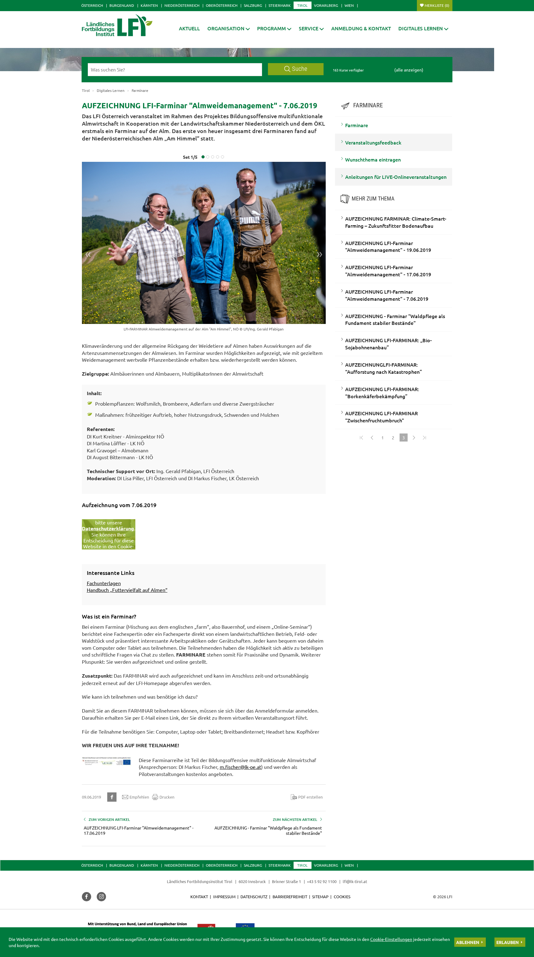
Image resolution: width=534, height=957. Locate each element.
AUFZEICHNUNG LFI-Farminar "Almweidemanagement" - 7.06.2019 (386, 295)
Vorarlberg (326, 5)
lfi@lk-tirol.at (355, 881)
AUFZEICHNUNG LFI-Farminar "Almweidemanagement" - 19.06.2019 (388, 246)
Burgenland (121, 5)
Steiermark (280, 5)
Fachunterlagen (104, 583)
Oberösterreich (221, 5)
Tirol (302, 5)
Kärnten (149, 5)
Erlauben (507, 942)
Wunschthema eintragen (373, 159)
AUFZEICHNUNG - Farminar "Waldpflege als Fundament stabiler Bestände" (395, 319)
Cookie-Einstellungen (391, 939)
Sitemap (320, 896)
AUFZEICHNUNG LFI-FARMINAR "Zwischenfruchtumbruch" (381, 417)
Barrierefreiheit (290, 896)
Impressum (224, 896)
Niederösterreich (181, 5)
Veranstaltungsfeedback (373, 142)
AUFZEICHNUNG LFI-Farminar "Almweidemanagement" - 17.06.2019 (388, 271)
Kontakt (199, 896)
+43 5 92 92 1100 (322, 881)
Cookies (342, 896)
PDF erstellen (310, 797)
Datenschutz (253, 896)
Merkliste (437, 5)
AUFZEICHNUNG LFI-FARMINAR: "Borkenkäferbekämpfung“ (382, 392)
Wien (349, 5)
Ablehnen (467, 942)
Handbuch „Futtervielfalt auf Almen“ (127, 590)
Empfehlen (139, 797)
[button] (274, 28)
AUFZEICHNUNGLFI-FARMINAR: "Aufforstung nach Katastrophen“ (383, 368)
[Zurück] (372, 437)
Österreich (92, 5)
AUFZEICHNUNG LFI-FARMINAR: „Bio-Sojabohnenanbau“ (388, 344)
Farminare (356, 125)
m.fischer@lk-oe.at (240, 767)
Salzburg (253, 5)
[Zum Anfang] (362, 437)
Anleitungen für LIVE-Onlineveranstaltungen (396, 176)
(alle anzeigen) (408, 69)
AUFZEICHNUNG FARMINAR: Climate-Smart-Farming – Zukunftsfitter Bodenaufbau (395, 222)
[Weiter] (414, 437)
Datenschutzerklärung (108, 528)
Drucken (166, 797)
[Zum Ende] (425, 437)
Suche (299, 68)
